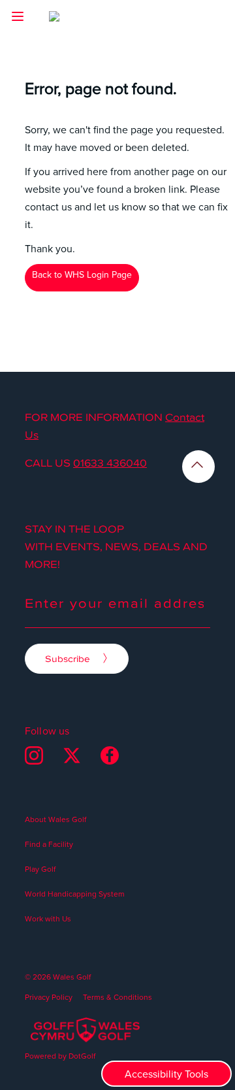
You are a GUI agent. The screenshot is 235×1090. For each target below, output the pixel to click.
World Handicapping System (75, 893)
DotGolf (82, 1055)
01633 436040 (110, 462)
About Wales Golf (55, 819)
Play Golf (40, 868)
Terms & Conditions (117, 996)
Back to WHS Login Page (82, 274)
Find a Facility (49, 844)
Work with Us (48, 918)
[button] (17, 16)
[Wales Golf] (76, 19)
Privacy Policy (48, 996)
